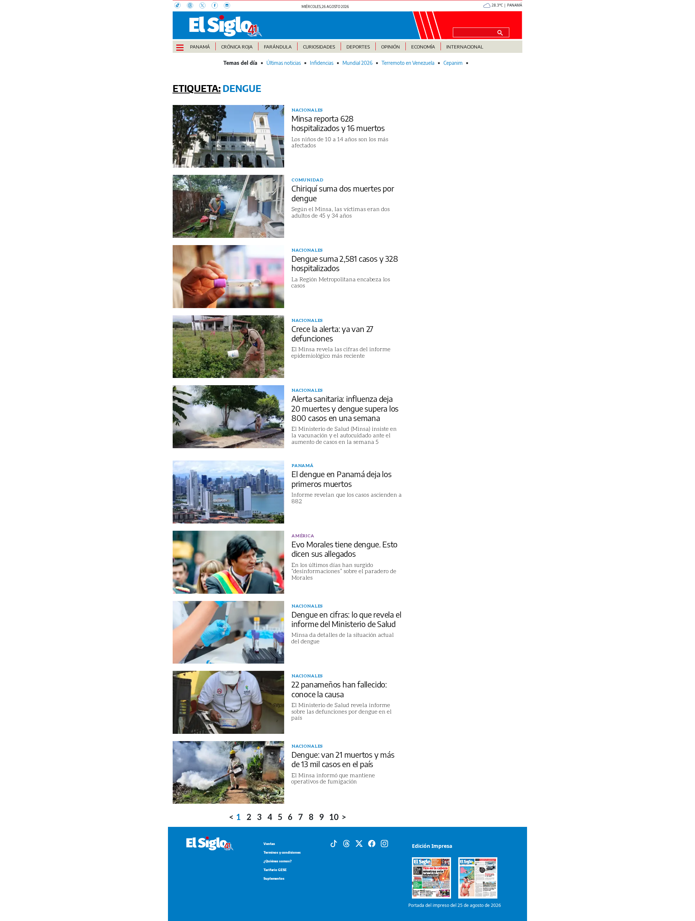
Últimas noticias (283, 63)
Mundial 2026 (357, 63)
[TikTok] (180, 6)
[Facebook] (217, 6)
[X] (205, 6)
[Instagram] (229, 6)
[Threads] (193, 6)
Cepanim (453, 63)
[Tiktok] (333, 842)
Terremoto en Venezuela (408, 63)
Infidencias (321, 63)
